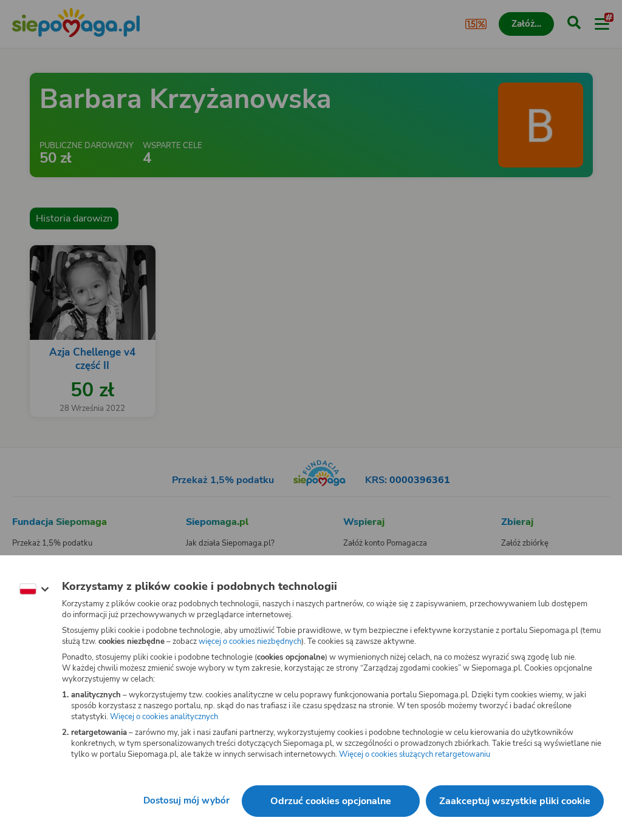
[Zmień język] (34, 589)
